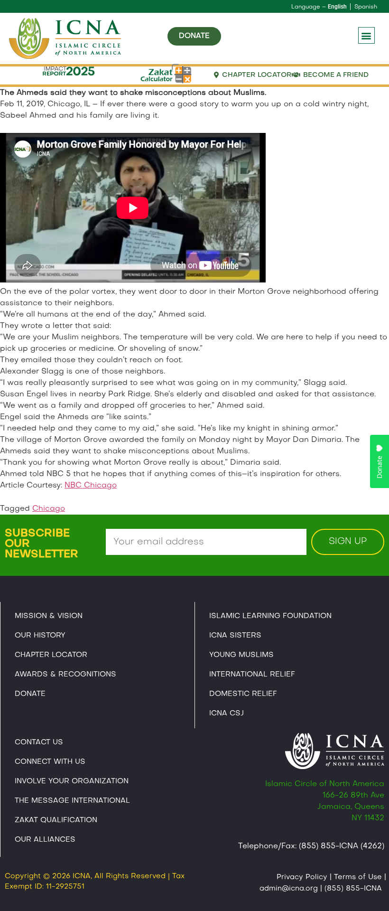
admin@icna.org (288, 888)
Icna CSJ (226, 713)
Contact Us (39, 742)
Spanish (365, 7)
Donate (30, 694)
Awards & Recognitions (65, 674)
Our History (40, 635)
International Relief (252, 674)
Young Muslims (241, 655)
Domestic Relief (243, 694)
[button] (366, 35)
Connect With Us (50, 762)
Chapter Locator (51, 655)
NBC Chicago (91, 485)
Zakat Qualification (56, 820)
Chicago (48, 509)
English (337, 6)
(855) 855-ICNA (353, 888)
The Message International (72, 801)
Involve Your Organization (72, 781)
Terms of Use (358, 877)
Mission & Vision (49, 616)
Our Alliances (45, 839)
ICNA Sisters (235, 635)
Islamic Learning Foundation (270, 616)
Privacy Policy (302, 877)
